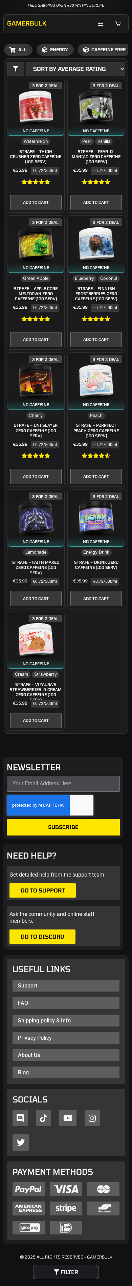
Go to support (43, 890)
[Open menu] (100, 23)
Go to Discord (42, 936)
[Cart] (117, 23)
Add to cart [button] (36, 202)
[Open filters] (15, 69)
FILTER (68, 1272)
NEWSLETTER (34, 767)
